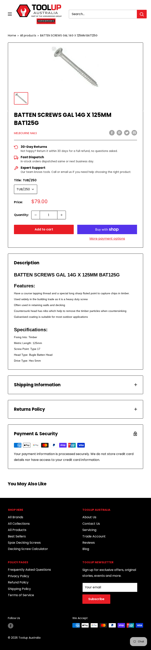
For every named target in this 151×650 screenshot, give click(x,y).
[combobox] (103, 14)
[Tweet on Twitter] (127, 133)
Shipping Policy (19, 589)
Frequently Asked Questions (29, 569)
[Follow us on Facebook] (10, 625)
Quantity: (21, 215)
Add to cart (44, 229)
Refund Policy (18, 582)
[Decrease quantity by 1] (35, 215)
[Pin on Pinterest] (119, 133)
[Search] (142, 14)
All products (28, 35)
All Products (17, 530)
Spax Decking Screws (24, 542)
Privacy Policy (18, 576)
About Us (89, 517)
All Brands (15, 517)
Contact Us (91, 523)
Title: (25, 180)
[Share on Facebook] (112, 133)
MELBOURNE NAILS (25, 133)
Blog (85, 549)
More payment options (107, 238)
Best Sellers (17, 536)
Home (12, 35)
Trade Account (94, 536)
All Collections (19, 523)
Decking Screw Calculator (28, 549)
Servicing (89, 530)
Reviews (88, 542)
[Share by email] (134, 133)
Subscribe (96, 599)
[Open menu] (10, 14)
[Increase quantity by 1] (61, 215)
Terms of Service (21, 595)
